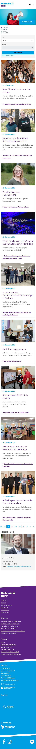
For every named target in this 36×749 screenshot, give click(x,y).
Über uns (5, 29)
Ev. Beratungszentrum (8, 645)
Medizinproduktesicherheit (10, 652)
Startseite (5, 27)
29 (19, 526)
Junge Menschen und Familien (11, 621)
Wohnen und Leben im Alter (10, 624)
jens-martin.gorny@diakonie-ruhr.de (19, 566)
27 (12, 526)
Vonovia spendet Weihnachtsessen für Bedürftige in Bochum (17, 314)
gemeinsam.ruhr (6, 647)
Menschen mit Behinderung (10, 626)
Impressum (5, 610)
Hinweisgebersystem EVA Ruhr (11, 654)
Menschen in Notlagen (8, 628)
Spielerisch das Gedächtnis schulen (16, 412)
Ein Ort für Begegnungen (12, 361)
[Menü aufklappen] (29, 4)
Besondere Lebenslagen (9, 633)
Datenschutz (5, 612)
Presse (5, 31)
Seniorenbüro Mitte (7, 649)
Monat (4, 45)
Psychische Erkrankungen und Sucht (13, 631)
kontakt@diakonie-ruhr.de (9, 680)
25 (4, 526)
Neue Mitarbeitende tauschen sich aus (17, 104)
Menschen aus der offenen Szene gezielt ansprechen (17, 157)
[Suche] (33, 4)
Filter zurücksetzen (8, 55)
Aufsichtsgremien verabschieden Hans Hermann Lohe (17, 519)
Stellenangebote (6, 605)
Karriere (3, 603)
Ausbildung (4, 608)
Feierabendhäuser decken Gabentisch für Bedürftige (18, 465)
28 (16, 526)
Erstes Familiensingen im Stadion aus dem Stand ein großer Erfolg (16, 257)
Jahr (3, 37)
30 (23, 526)
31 (27, 526)
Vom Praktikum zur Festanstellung (16, 207)
